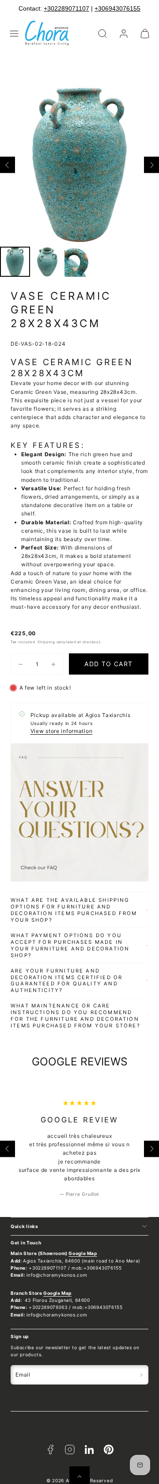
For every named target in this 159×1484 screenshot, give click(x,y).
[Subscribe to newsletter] (141, 1375)
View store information (61, 731)
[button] (14, 33)
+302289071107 (61, 8)
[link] (123, 33)
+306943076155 (112, 8)
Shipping (46, 642)
